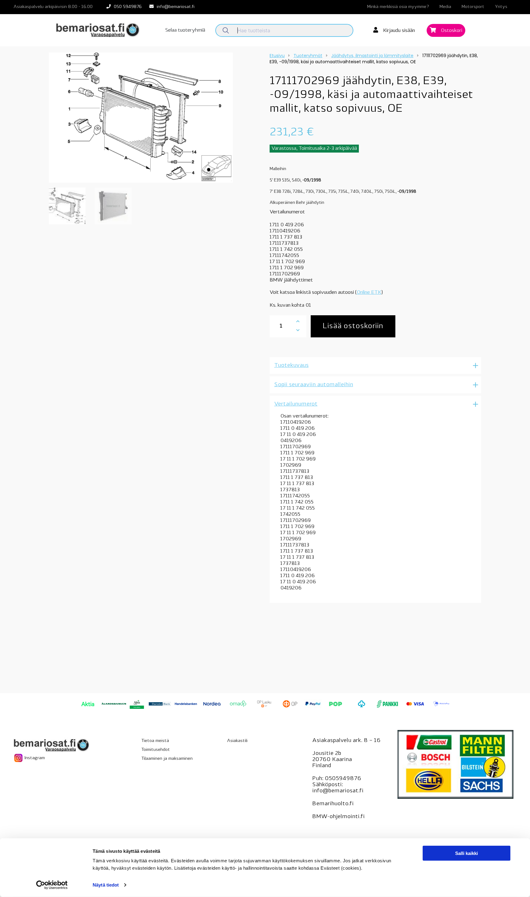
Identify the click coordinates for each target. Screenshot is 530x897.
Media (445, 7)
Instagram (34, 757)
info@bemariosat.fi (175, 7)
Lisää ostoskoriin (353, 326)
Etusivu (277, 55)
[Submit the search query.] (226, 30)
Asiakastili (237, 741)
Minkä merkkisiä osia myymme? (398, 7)
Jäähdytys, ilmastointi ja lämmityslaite (372, 55)
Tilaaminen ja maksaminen (167, 758)
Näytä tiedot (106, 884)
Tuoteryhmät (308, 55)
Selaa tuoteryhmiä (185, 30)
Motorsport (473, 7)
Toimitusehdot (155, 750)
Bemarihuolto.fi (333, 804)
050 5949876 (128, 7)
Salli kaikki (466, 853)
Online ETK (369, 292)
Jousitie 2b (326, 753)
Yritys (501, 7)
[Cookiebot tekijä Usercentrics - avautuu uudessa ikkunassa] (52, 885)
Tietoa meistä (155, 741)
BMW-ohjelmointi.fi (338, 817)
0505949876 (343, 779)
